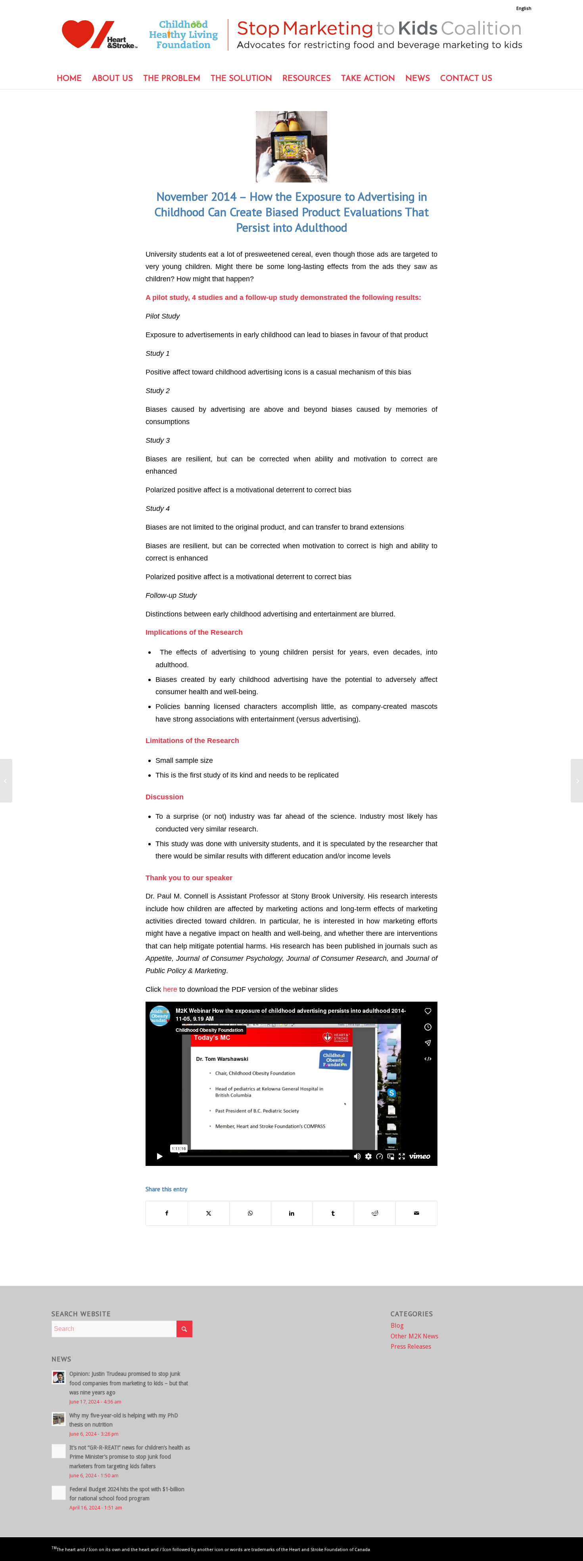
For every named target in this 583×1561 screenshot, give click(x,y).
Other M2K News (414, 1336)
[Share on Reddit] (374, 1213)
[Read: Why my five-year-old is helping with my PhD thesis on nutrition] (59, 1419)
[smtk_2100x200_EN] (291, 40)
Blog (397, 1325)
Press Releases (411, 1346)
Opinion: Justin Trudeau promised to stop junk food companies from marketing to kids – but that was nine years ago (128, 1383)
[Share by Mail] (416, 1213)
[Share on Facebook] (167, 1213)
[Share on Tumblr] (333, 1213)
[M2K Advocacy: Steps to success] (6, 781)
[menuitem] (521, 8)
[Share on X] (208, 1213)
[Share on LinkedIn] (292, 1213)
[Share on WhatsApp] (250, 1213)
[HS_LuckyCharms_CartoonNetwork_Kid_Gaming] (291, 146)
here (170, 989)
